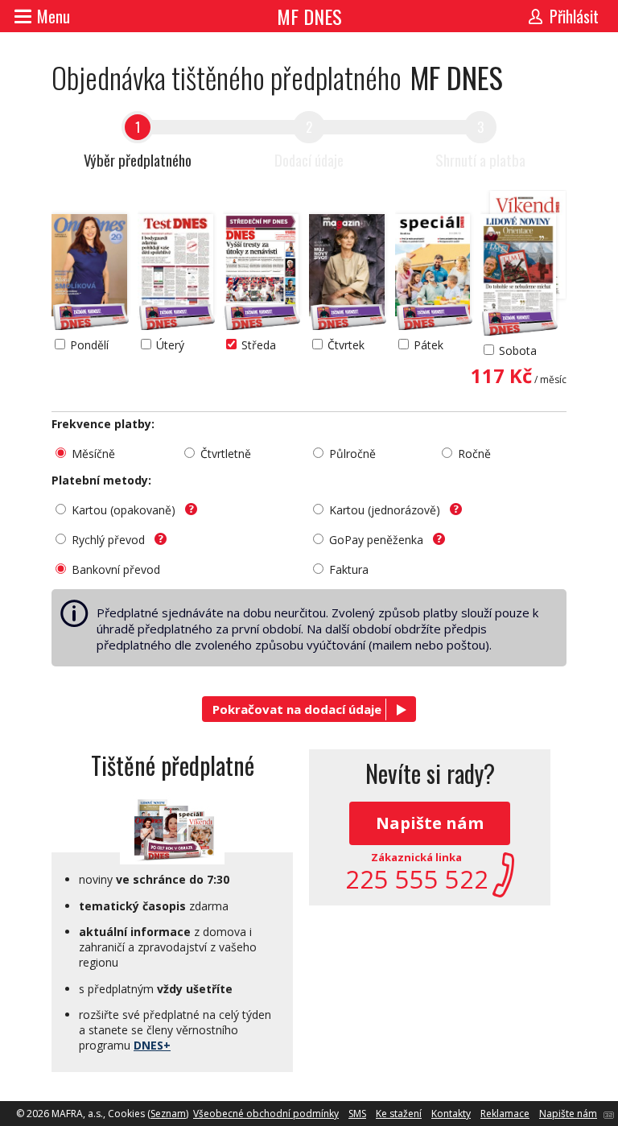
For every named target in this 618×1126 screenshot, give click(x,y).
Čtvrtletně (225, 453)
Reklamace (504, 1113)
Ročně (474, 453)
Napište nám (430, 823)
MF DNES (309, 16)
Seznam (168, 1113)
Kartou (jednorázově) (386, 510)
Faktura (349, 569)
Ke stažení (399, 1113)
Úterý (170, 345)
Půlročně (352, 453)
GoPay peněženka (377, 539)
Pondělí (89, 345)
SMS (357, 1113)
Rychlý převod (110, 539)
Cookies (126, 1113)
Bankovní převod (116, 569)
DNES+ (152, 1045)
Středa (258, 345)
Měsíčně (93, 453)
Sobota (518, 350)
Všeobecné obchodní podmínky (266, 1113)
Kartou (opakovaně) (125, 510)
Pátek (428, 345)
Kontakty (451, 1113)
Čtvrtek (346, 345)
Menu (53, 16)
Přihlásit (574, 16)
